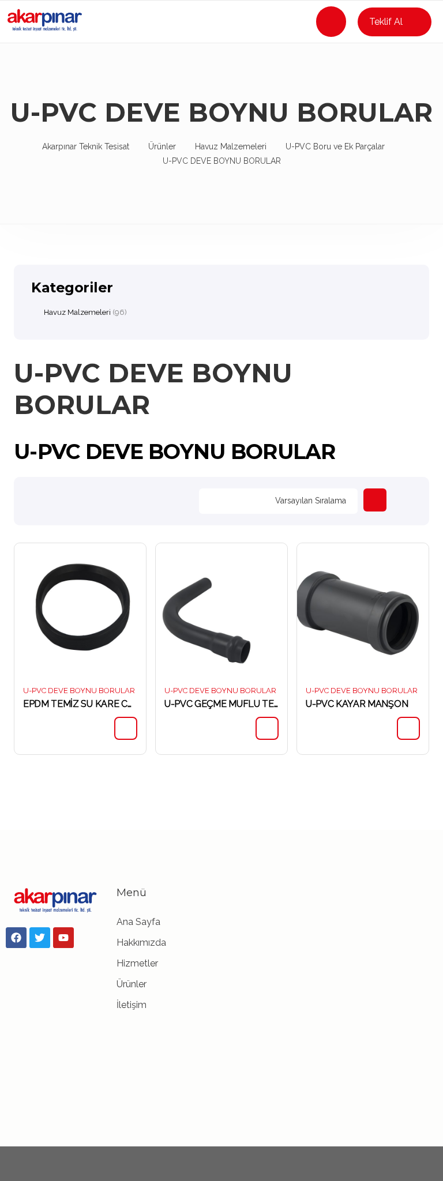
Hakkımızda (141, 942)
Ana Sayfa (138, 921)
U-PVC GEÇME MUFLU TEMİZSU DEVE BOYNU (221, 703)
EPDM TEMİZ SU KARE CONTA (80, 703)
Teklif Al (386, 21)
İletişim (132, 1004)
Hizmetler (137, 963)
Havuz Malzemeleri (77, 312)
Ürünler (132, 984)
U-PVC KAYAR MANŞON (357, 703)
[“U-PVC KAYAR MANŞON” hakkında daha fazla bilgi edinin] (408, 728)
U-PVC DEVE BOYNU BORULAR (79, 690)
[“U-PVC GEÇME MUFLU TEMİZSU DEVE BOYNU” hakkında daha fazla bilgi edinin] (267, 728)
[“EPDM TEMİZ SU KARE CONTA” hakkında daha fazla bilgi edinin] (125, 728)
